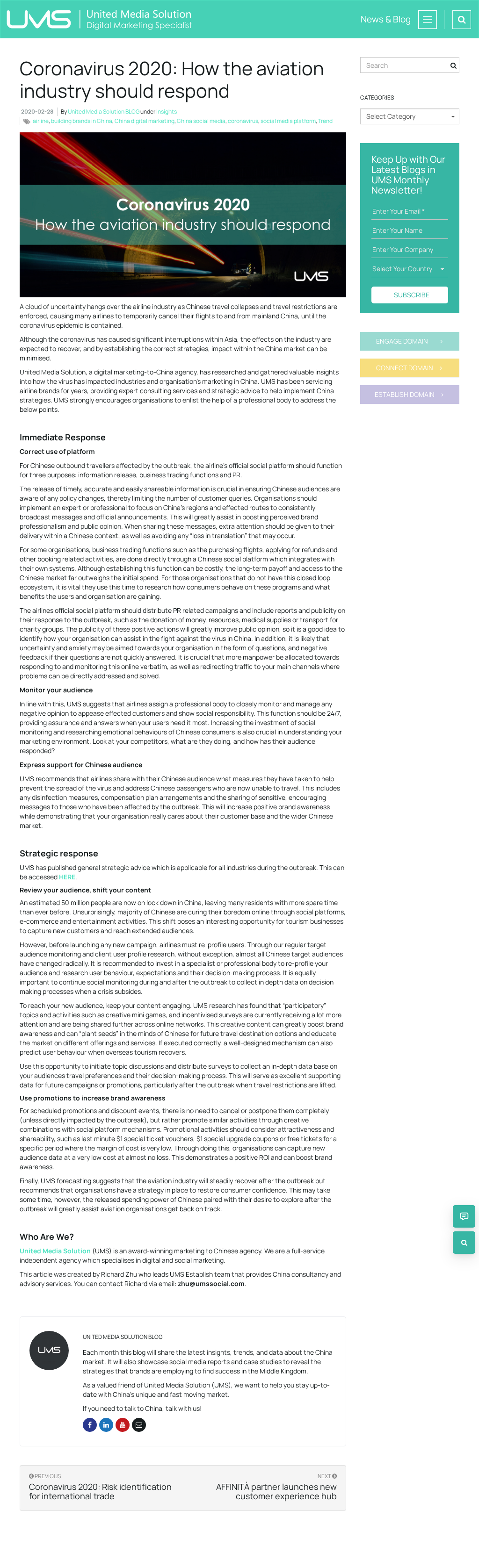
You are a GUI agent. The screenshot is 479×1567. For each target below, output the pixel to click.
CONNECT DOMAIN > (409, 367)
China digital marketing (144, 121)
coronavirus (243, 121)
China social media (201, 121)
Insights (166, 111)
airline (41, 121)
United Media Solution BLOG (103, 111)
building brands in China (81, 121)
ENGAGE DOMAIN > (409, 341)
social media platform (288, 121)
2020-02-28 (37, 111)
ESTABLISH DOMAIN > (409, 394)
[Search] (464, 1242)
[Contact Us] (464, 1216)
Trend (325, 121)
